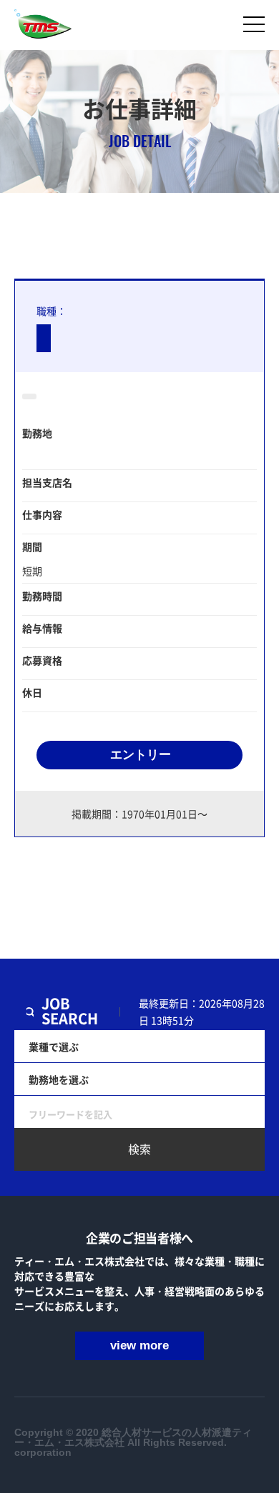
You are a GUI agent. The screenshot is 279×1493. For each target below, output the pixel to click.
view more (139, 1345)
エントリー (140, 755)
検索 (139, 1148)
